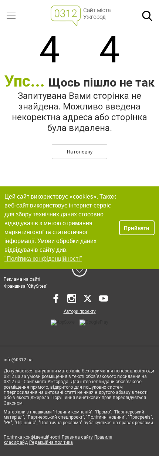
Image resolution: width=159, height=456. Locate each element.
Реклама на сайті (22, 279)
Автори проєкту (80, 311)
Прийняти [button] (136, 228)
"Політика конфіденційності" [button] (43, 259)
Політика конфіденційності (32, 437)
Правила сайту (77, 437)
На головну (79, 152)
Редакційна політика (51, 442)
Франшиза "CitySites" (26, 286)
